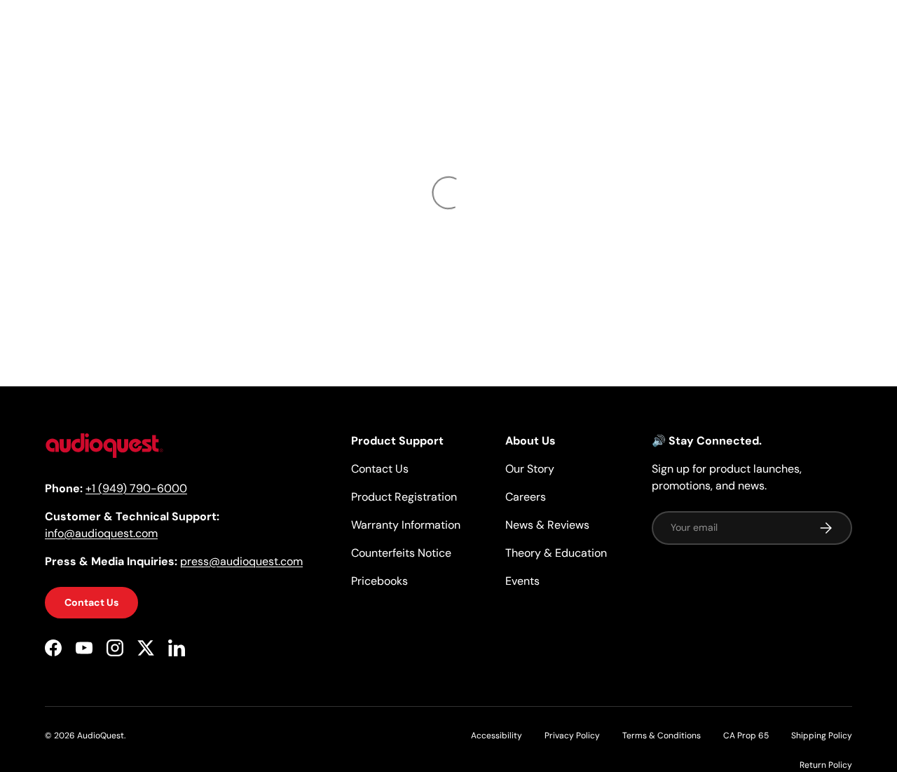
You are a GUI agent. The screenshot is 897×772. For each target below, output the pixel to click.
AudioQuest (100, 735)
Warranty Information (405, 524)
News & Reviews (547, 524)
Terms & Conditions (661, 735)
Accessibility (496, 735)
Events (522, 581)
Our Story (529, 468)
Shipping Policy (821, 735)
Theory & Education (556, 553)
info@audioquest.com (101, 533)
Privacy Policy (572, 735)
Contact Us (91, 602)
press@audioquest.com (241, 561)
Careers (525, 496)
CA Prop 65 (746, 735)
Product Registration (404, 496)
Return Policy (826, 765)
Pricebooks (379, 581)
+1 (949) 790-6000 (136, 488)
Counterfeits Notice (401, 553)
